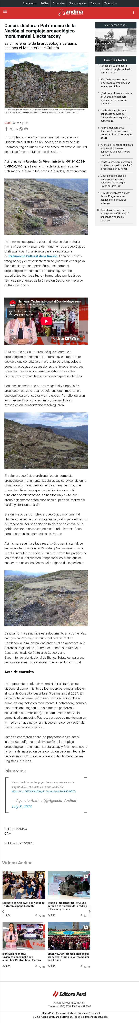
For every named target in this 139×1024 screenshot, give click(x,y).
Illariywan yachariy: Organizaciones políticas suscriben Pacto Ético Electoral (22, 957)
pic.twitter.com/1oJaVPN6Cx (59, 791)
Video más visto (116, 25)
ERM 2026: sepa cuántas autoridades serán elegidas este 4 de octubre (115, 83)
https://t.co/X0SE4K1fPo (26, 791)
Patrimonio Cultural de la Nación (33, 256)
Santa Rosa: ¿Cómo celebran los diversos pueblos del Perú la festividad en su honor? (116, 165)
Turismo (95, 3)
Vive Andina (110, 3)
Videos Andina (17, 863)
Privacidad (94, 1013)
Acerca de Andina (65, 1013)
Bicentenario (29, 3)
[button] (3, 911)
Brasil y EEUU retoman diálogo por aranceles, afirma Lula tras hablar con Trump (68, 957)
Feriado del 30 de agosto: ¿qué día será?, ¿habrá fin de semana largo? (116, 69)
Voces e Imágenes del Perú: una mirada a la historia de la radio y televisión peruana (67, 906)
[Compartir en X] (40, 915)
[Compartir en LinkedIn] (43, 915)
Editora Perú (47, 1013)
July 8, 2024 (22, 806)
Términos (81, 1013)
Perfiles (44, 3)
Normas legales (77, 3)
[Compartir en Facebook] (36, 915)
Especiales (58, 3)
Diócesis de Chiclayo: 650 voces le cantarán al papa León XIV (23, 904)
